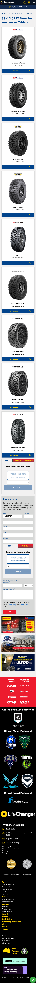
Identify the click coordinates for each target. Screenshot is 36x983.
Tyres (4, 882)
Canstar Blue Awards (8, 938)
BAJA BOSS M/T (18, 207)
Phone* (5, 526)
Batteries (5, 907)
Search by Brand (7, 889)
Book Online (7, 919)
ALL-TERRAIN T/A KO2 (18, 63)
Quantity (26, 513)
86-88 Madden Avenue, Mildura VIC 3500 (19, 834)
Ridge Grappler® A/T (18, 303)
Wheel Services (7, 911)
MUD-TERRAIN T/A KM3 (18, 111)
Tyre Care (5, 892)
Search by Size (7, 887)
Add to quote (14, 71)
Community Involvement (11, 922)
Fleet (4, 924)
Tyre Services (6, 909)
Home (5, 14)
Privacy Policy (12, 605)
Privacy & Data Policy (13, 978)
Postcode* (6, 539)
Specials (5, 914)
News (4, 927)
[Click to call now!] (24, 2)
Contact (5, 916)
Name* (5, 520)
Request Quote (9, 612)
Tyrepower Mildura (19, 7)
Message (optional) (9, 589)
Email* (5, 532)
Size (4, 513)
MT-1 (18, 255)
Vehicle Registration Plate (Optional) (11, 582)
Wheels (5, 897)
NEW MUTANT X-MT (18, 399)
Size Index (5, 936)
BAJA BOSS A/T (18, 159)
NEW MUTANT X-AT (18, 351)
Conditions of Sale (24, 978)
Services (5, 904)
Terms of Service (24, 605)
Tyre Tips (5, 894)
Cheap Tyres (6, 943)
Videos (5, 929)
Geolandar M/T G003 (18, 447)
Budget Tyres (6, 941)
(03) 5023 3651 (12, 839)
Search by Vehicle (8, 884)
